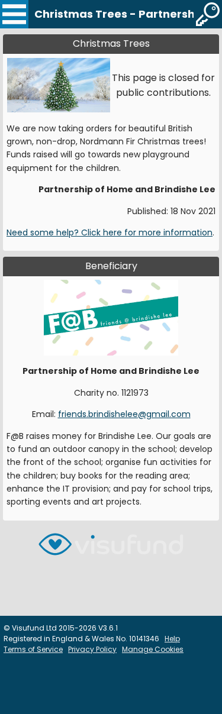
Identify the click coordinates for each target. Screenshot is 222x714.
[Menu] (14, 14)
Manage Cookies (153, 649)
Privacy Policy (92, 649)
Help (172, 639)
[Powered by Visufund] (110, 549)
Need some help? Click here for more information (110, 232)
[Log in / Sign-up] (208, 14)
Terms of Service (33, 649)
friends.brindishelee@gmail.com (124, 414)
